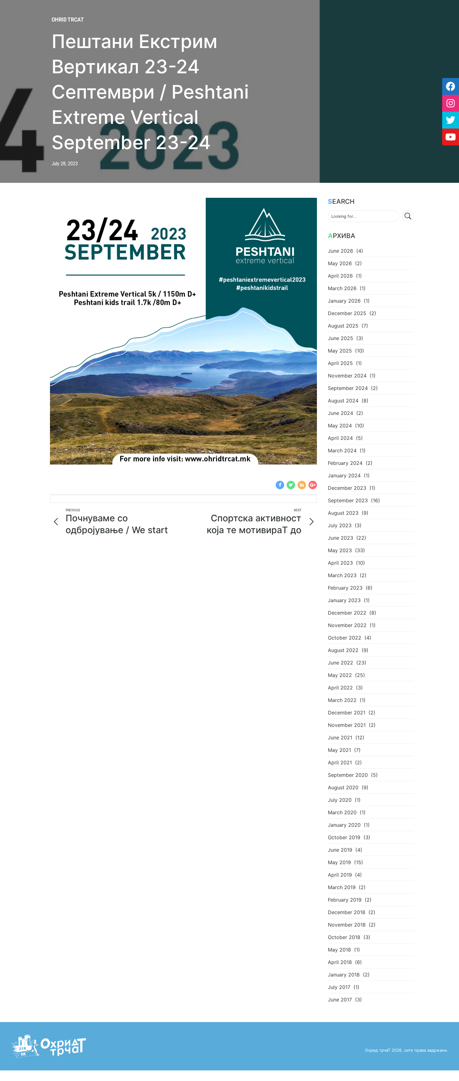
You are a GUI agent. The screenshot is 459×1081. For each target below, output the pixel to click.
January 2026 (344, 301)
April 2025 (340, 363)
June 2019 (340, 850)
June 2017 (340, 999)
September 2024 (348, 388)
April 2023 (340, 563)
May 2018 (339, 950)
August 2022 (343, 650)
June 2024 (340, 413)
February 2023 (345, 588)
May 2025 (340, 351)
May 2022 (340, 675)
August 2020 (343, 787)
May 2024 (340, 425)
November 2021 (347, 725)
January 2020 (344, 825)
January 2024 (344, 475)
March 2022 (342, 700)
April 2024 (340, 438)
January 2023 (344, 600)
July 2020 (340, 800)
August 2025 (343, 326)
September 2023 (348, 500)
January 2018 (344, 974)
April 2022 (340, 687)
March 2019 (342, 887)
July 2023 (340, 525)
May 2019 (339, 862)
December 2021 (346, 712)
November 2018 (347, 925)
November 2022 (347, 625)
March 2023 (342, 575)
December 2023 (347, 488)
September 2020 (348, 775)
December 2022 (347, 613)
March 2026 (342, 288)
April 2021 (340, 762)
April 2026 (340, 276)
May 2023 (340, 550)
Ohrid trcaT (68, 19)
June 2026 (340, 251)
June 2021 (340, 737)
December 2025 (347, 313)
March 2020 (342, 812)
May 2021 (339, 750)
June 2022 (340, 663)
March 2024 (342, 450)
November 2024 (347, 376)
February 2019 (345, 900)
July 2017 (339, 987)
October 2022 (344, 638)
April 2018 (340, 962)
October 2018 (344, 937)
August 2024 (343, 400)
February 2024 (345, 463)
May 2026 (340, 263)
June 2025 (340, 338)
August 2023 (343, 513)
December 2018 (346, 912)
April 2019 (340, 875)
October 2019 (344, 837)
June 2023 (340, 538)
